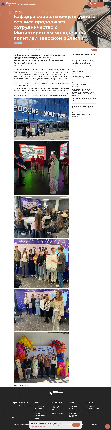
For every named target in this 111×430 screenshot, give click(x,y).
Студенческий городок (40, 415)
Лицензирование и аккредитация (56, 412)
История (37, 404)
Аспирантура (55, 409)
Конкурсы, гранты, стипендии (73, 416)
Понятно (76, 425)
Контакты (37, 418)
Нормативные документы (58, 413)
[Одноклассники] (27, 385)
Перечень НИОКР (72, 411)
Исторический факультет (21, 49)
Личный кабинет (90, 404)
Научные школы (72, 408)
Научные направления (74, 406)
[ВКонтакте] (25, 385)
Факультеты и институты (57, 404)
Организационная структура (41, 410)
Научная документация (74, 413)
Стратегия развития (39, 406)
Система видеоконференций (92, 408)
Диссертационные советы (75, 410)
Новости (18, 43)
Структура (71, 404)
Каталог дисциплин (90, 411)
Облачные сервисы (90, 410)
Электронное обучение (91, 406)
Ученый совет (38, 411)
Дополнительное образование (56, 407)
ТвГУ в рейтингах (39, 408)
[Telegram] (29, 385)
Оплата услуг (38, 413)
